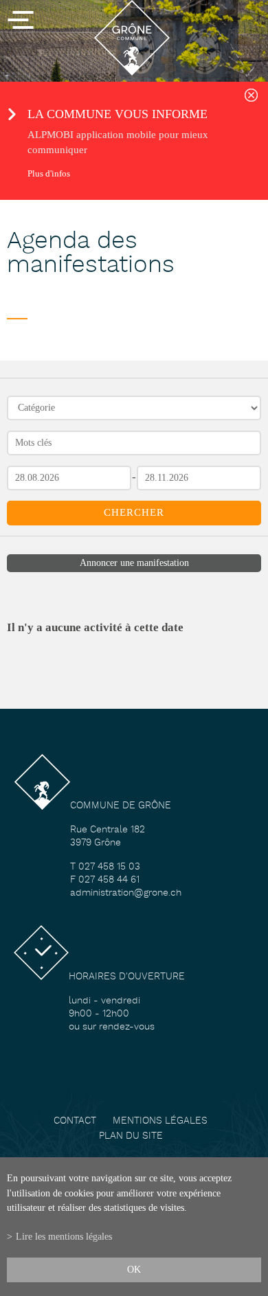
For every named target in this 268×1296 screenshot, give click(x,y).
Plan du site (131, 1136)
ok (134, 1269)
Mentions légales (160, 1121)
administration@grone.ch (125, 893)
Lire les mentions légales (64, 1236)
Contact (75, 1121)
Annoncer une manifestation (134, 563)
